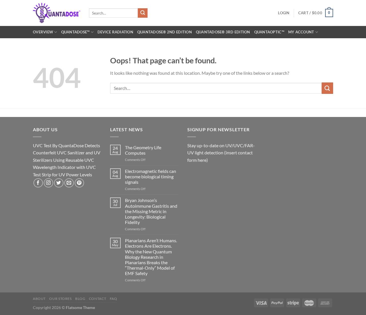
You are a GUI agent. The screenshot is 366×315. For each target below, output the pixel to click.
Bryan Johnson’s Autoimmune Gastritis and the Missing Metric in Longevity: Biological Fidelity (151, 211)
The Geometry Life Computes (143, 150)
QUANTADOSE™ (75, 32)
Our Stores (60, 298)
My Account (301, 32)
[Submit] (143, 13)
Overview (43, 32)
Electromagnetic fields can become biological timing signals (150, 176)
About (39, 298)
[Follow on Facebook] (38, 183)
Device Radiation (115, 32)
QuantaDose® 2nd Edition (164, 32)
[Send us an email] (69, 183)
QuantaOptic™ (269, 32)
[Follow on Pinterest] (79, 183)
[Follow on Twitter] (58, 183)
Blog (80, 298)
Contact (97, 298)
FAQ (113, 298)
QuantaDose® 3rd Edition (223, 32)
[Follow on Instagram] (48, 183)
